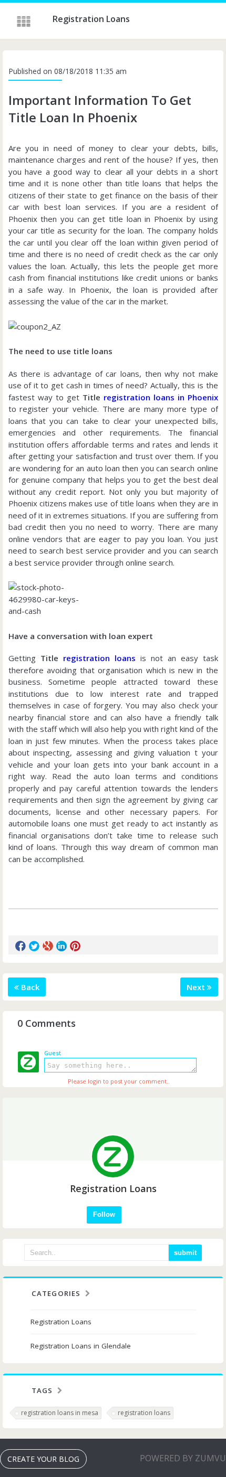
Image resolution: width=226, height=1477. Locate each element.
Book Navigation (25, 21)
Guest (52, 1053)
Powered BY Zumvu (183, 1458)
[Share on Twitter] (34, 946)
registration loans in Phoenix (161, 397)
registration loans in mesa (59, 1412)
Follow (104, 1214)
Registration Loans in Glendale (80, 1346)
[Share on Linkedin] (61, 946)
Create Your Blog (43, 1459)
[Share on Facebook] (20, 946)
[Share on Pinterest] (75, 946)
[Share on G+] (48, 946)
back (29, 987)
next (197, 987)
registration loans (99, 658)
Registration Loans (60, 1321)
